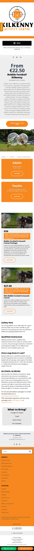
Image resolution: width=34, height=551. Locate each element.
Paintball (3, 489)
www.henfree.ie (6, 402)
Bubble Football (5, 492)
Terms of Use (17, 541)
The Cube (4, 506)
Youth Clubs (4, 478)
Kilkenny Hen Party (6, 463)
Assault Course (5, 497)
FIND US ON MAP (17, 533)
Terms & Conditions (17, 539)
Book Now (17, 173)
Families (3, 481)
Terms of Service (17, 542)
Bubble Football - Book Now (17, 124)
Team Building (5, 475)
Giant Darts (4, 500)
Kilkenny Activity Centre (13, 519)
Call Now (9, 548)
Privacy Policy (17, 537)
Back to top (16, 524)
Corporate (4, 472)
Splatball (3, 495)
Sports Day (4, 509)
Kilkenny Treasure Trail (7, 503)
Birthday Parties (5, 460)
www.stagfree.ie (16, 400)
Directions (26, 548)
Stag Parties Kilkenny (6, 466)
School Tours (4, 469)
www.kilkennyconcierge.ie (10, 396)
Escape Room (5, 512)
